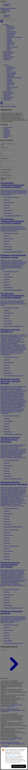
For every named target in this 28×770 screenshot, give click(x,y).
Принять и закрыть (18, 766)
